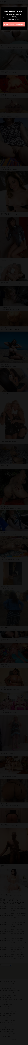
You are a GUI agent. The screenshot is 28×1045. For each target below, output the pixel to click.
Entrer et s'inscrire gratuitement (14, 24)
